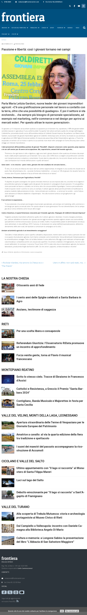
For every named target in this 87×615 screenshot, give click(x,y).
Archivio (4, 27)
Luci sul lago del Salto (30, 480)
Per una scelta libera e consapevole (38, 331)
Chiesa (44, 27)
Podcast (4, 34)
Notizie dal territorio (19, 27)
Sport (52, 27)
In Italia (4, 40)
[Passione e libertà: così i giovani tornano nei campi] (43, 76)
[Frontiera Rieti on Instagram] (83, 6)
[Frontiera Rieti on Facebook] (74, 6)
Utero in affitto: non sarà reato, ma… (69, 262)
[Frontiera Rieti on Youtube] (79, 6)
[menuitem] (5, 28)
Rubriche (60, 27)
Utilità (14, 34)
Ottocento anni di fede (30, 285)
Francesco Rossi (19, 44)
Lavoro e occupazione (36, 252)
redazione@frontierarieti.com (28, 2)
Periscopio (33, 27)
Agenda (69, 27)
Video (77, 27)
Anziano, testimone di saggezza (36, 309)
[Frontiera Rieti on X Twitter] (70, 6)
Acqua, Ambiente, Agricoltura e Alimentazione (16, 252)
